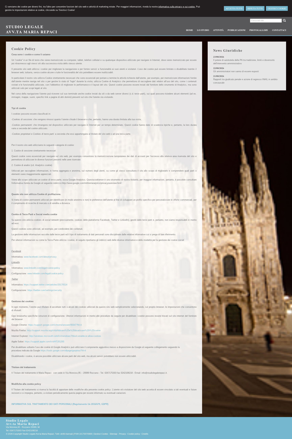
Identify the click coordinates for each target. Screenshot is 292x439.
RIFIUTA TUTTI (255, 8)
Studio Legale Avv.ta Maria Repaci (31, 29)
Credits (145, 434)
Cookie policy (133, 434)
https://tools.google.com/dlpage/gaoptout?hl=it (63, 350)
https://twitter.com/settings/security (44, 290)
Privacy (122, 434)
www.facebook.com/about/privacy (40, 256)
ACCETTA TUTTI (234, 8)
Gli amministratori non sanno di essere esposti (236, 71)
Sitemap (113, 434)
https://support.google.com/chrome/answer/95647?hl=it (55, 325)
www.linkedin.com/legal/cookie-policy (42, 268)
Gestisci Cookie (101, 434)
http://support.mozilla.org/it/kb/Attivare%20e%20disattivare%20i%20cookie (64, 330)
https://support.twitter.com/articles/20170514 (45, 284)
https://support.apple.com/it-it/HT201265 (44, 341)
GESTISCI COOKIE (277, 8)
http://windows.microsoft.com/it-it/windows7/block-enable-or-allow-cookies (65, 336)
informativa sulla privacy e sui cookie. (176, 6)
